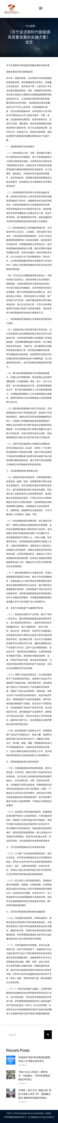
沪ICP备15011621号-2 (15, 1117)
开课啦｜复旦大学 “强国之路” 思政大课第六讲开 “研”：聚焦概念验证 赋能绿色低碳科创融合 (34, 1094)
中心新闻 (30, 26)
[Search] (48, 1034)
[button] (40, 8)
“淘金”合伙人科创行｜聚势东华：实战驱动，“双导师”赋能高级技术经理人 (34, 1076)
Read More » (23, 1065)
